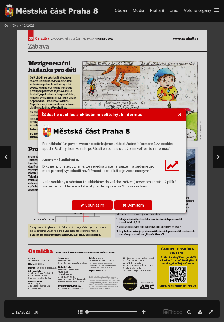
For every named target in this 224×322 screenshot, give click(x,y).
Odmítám (135, 205)
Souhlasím (94, 205)
